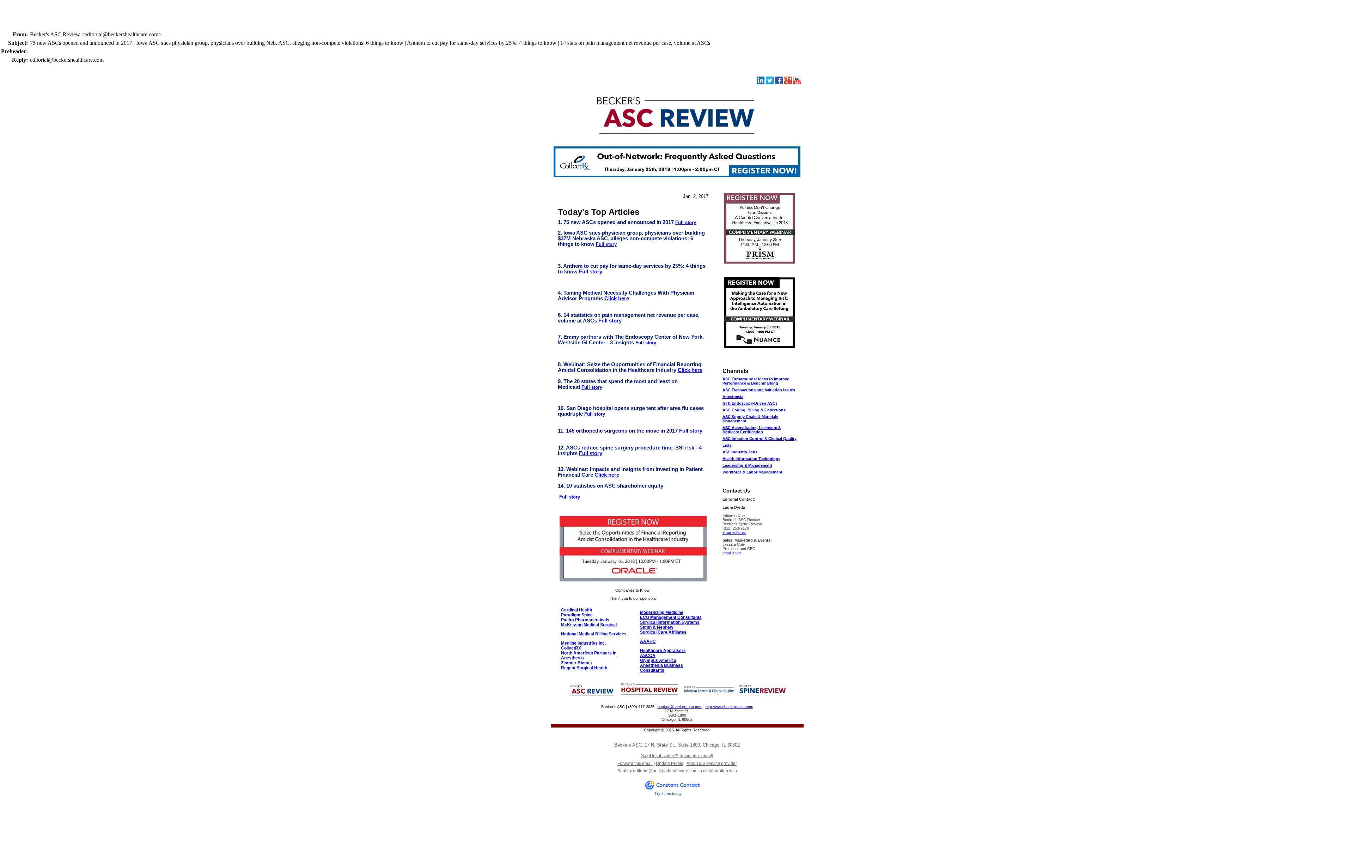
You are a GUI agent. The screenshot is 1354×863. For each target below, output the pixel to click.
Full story (685, 222)
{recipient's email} (677, 755)
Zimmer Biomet (576, 662)
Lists (727, 445)
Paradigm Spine (577, 614)
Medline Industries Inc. (584, 643)
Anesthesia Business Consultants (661, 668)
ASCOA (647, 655)
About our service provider (712, 763)
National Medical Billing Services (594, 634)
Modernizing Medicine (661, 612)
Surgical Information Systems (670, 622)
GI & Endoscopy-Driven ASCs (749, 403)
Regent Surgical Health (584, 667)
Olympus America (658, 660)
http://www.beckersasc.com (729, 707)
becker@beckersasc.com (680, 707)
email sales (732, 553)
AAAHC (648, 641)
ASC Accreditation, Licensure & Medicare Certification (751, 430)
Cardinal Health (576, 610)
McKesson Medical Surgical (589, 624)
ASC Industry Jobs (739, 452)
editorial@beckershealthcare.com (665, 770)
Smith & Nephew (656, 627)
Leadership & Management (747, 465)
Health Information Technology (751, 459)
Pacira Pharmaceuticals (585, 619)
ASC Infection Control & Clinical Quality (759, 438)
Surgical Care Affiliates (663, 632)
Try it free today (668, 793)
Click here (616, 298)
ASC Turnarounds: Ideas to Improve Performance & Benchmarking (755, 381)
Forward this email (635, 763)
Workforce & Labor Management (752, 472)
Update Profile (669, 763)
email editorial (734, 532)
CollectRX (571, 648)
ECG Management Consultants (671, 617)
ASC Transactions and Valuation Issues (758, 390)
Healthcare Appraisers (663, 650)
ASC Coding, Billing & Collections (754, 410)
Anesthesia (732, 396)
